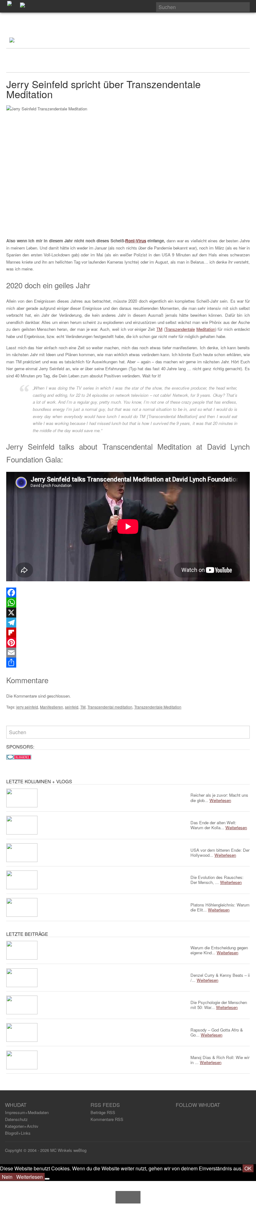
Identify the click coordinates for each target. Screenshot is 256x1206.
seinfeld (71, 706)
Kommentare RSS (107, 1119)
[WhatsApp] (128, 603)
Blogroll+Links (18, 1133)
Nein (7, 1176)
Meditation (205, 329)
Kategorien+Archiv (21, 1126)
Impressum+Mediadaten (27, 1112)
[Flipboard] (128, 633)
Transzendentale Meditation (157, 706)
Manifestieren (51, 706)
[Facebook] (128, 593)
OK (248, 1168)
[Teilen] (128, 663)
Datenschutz (16, 1119)
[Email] (128, 653)
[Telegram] (128, 623)
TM (159, 329)
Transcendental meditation (109, 706)
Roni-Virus (135, 241)
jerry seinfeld (27, 706)
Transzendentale (180, 329)
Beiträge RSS (103, 1112)
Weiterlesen (29, 1176)
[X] (128, 613)
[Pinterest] (128, 643)
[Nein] (47, 1179)
